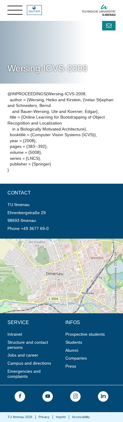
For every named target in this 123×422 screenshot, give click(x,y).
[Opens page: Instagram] (75, 396)
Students (73, 342)
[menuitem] (34, 334)
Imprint (61, 417)
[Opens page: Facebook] (20, 396)
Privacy (44, 417)
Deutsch (34, 11)
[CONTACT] (109, 25)
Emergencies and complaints (24, 374)
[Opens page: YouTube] (47, 396)
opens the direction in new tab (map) (34, 241)
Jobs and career (22, 355)
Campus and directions (29, 363)
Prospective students (85, 334)
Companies (76, 358)
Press (70, 366)
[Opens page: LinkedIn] (103, 396)
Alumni (71, 350)
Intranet (14, 334)
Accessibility (81, 417)
